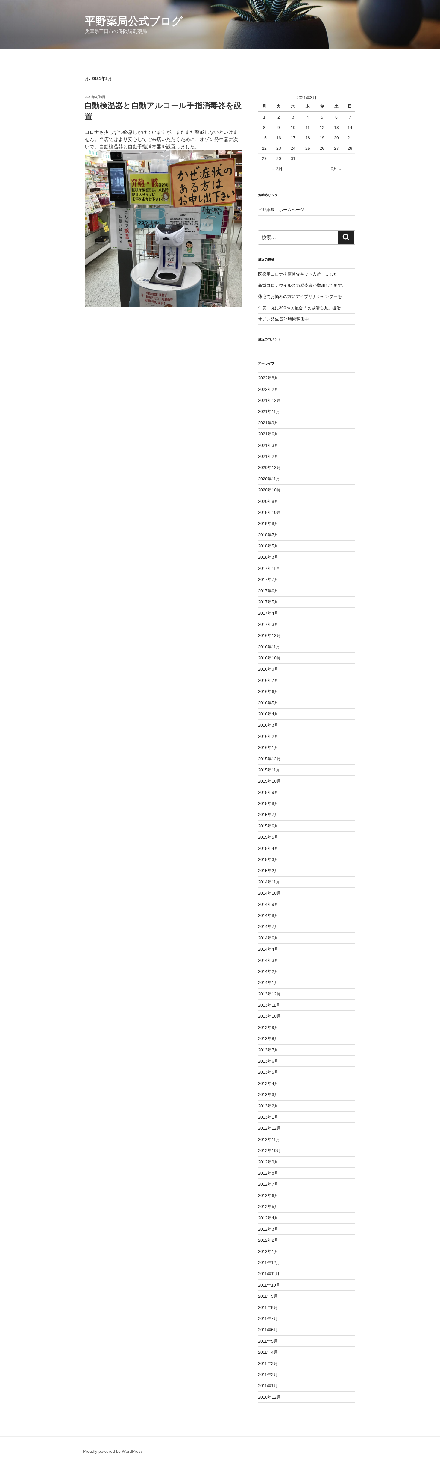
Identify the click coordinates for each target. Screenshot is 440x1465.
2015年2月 (268, 870)
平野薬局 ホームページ (281, 209)
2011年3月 (268, 1363)
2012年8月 (268, 1173)
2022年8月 (268, 378)
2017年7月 (268, 579)
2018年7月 (268, 534)
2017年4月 (268, 613)
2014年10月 (269, 893)
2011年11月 (269, 1273)
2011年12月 (269, 1262)
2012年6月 (268, 1195)
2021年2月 (268, 456)
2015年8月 (268, 803)
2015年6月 (268, 826)
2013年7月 (268, 1050)
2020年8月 (268, 501)
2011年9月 (268, 1296)
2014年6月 (268, 938)
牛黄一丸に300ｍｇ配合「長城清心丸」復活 (299, 307)
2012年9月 (268, 1162)
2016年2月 (268, 736)
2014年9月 (268, 904)
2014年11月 (269, 882)
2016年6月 (268, 691)
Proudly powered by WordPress (113, 1451)
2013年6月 (268, 1061)
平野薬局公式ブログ (134, 21)
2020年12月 (269, 467)
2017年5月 (268, 602)
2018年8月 (268, 523)
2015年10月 (269, 781)
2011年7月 (268, 1318)
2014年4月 (268, 949)
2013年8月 (268, 1038)
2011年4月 (268, 1352)
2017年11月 (269, 568)
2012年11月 (269, 1139)
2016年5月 (268, 702)
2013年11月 (269, 1005)
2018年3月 (268, 557)
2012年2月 (268, 1240)
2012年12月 (269, 1128)
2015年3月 (268, 859)
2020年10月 (269, 490)
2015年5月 (268, 837)
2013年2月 (268, 1106)
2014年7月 (268, 926)
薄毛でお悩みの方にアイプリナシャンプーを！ (302, 296)
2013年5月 (268, 1072)
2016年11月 (269, 646)
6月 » (336, 169)
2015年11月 (269, 770)
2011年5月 (268, 1341)
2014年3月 (268, 960)
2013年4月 (268, 1083)
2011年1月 (268, 1385)
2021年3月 (268, 445)
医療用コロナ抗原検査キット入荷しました (298, 274)
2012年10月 (269, 1150)
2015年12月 (269, 758)
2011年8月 (268, 1307)
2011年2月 (268, 1374)
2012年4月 (268, 1218)
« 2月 (277, 169)
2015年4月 (268, 848)
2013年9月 (268, 1027)
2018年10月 (269, 512)
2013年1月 (268, 1117)
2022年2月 (268, 389)
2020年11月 (269, 478)
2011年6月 (268, 1329)
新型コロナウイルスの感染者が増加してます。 (302, 285)
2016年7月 (268, 680)
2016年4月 (268, 714)
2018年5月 (268, 546)
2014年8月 (268, 915)
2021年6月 (268, 434)
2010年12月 (269, 1397)
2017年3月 (268, 624)
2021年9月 (268, 422)
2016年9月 (268, 669)
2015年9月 (268, 792)
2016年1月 (268, 747)
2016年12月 (269, 635)
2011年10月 (269, 1285)
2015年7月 (268, 814)
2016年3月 (268, 725)
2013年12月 (269, 994)
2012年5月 (268, 1206)
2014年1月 (268, 982)
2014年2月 (268, 971)
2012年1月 (268, 1251)
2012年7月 (268, 1184)
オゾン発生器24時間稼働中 (283, 319)
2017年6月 (268, 590)
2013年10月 (269, 1016)
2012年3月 (268, 1229)
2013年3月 (268, 1094)
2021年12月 (269, 400)
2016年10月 (269, 658)
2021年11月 (269, 411)
